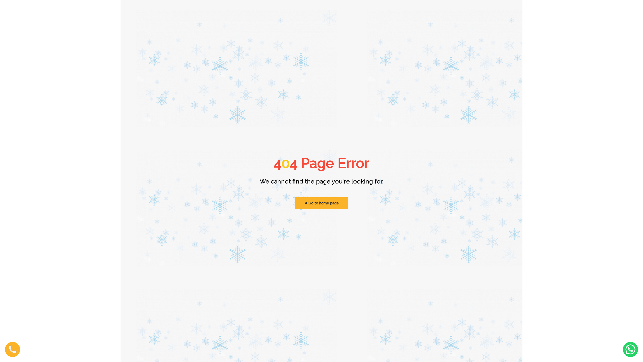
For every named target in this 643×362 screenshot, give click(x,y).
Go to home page (323, 203)
